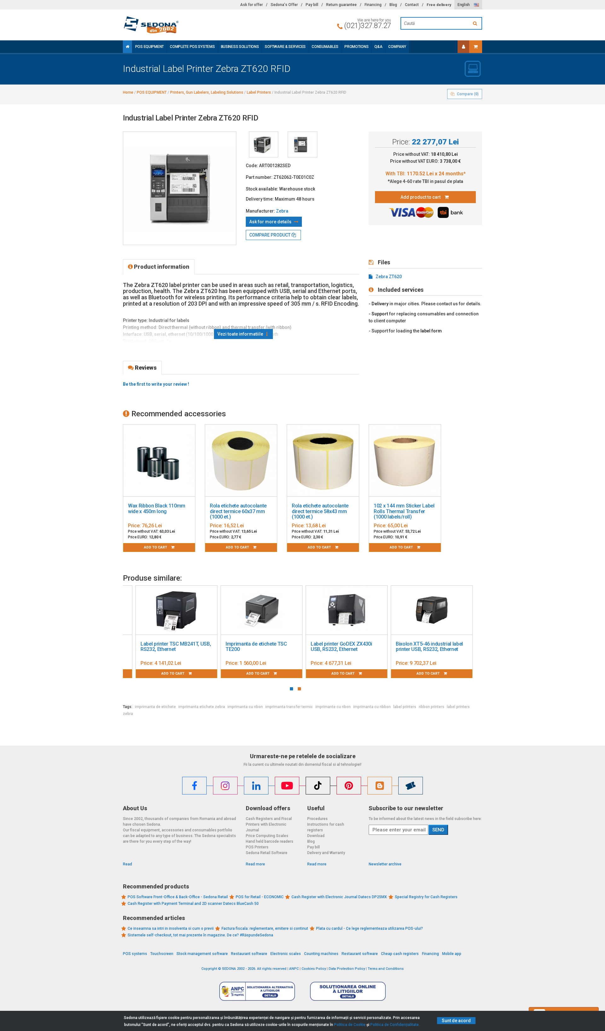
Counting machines (321, 954)
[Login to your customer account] (464, 46)
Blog (393, 5)
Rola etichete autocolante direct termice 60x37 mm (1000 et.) (238, 511)
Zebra (282, 211)
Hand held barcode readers (269, 841)
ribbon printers (431, 707)
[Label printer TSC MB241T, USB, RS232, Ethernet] (176, 610)
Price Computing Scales (267, 836)
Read (127, 864)
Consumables (325, 46)
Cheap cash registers (400, 954)
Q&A (378, 46)
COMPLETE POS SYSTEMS (192, 46)
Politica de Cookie (350, 1024)
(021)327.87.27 (367, 25)
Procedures (317, 819)
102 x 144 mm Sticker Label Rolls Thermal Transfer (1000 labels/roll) (404, 511)
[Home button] (127, 46)
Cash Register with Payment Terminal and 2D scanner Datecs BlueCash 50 (193, 903)
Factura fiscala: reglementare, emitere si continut (265, 928)
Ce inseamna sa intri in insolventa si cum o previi (171, 928)
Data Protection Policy (347, 969)
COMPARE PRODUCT (270, 234)
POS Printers (257, 847)
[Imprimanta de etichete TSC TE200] (261, 610)
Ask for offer (251, 5)
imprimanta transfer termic (289, 707)
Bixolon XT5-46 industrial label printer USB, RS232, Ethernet (429, 647)
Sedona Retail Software (266, 853)
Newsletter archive (385, 864)
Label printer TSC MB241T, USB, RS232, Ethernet (176, 647)
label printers (404, 707)
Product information (161, 266)
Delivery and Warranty (326, 853)
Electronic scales (285, 954)
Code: (252, 165)
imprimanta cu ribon (245, 707)
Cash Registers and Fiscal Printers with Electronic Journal (269, 824)
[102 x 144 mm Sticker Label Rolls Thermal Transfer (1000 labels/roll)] (405, 461)
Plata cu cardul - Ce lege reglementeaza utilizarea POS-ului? (369, 928)
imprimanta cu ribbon (372, 707)
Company (397, 46)
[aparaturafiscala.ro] (179, 25)
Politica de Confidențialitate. (395, 1024)
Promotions (356, 46)
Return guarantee (341, 5)
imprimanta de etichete (155, 707)
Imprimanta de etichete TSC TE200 (256, 647)
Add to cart (156, 547)
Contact (412, 5)
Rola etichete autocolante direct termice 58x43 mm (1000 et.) (320, 511)
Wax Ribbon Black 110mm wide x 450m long (156, 508)
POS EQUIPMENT (149, 46)
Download (316, 836)
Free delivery (438, 5)
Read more (255, 864)
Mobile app (451, 954)
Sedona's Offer (284, 5)
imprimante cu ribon (333, 707)
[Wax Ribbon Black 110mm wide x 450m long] (159, 461)
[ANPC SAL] (257, 991)
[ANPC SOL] (348, 991)
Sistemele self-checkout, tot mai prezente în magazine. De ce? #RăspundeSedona (200, 935)
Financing (373, 5)
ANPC (294, 969)
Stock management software (202, 954)
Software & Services (285, 46)
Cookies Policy (314, 969)
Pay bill (312, 5)
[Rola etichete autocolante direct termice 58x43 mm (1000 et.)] (323, 461)
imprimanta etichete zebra (201, 707)
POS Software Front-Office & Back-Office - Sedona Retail (178, 897)
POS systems (135, 954)
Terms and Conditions (386, 969)
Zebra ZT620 (389, 276)
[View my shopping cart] (475, 46)
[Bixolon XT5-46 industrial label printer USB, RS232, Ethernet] (431, 610)
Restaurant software (249, 954)
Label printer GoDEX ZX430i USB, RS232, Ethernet (341, 647)
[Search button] (476, 23)
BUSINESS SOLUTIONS (240, 46)
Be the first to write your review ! (156, 384)
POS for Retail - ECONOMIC (260, 897)
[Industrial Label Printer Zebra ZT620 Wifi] (263, 144)
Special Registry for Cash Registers (426, 897)
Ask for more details (270, 221)
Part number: (259, 177)
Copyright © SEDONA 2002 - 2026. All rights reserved (243, 969)
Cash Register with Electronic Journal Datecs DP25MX (339, 897)
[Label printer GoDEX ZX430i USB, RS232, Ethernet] (346, 610)
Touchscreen (161, 954)
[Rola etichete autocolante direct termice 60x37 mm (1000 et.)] (241, 461)
